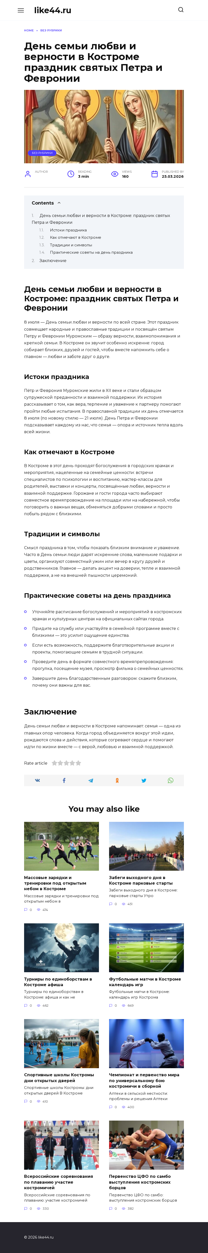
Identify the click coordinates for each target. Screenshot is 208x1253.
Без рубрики (42, 153)
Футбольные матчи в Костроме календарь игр (145, 982)
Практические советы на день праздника (91, 252)
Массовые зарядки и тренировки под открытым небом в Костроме (55, 883)
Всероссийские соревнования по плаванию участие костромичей (58, 1182)
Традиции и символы (71, 245)
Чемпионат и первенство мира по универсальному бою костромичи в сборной (144, 1080)
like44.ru (52, 10)
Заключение (53, 260)
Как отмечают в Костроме (75, 237)
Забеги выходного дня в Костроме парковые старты (141, 880)
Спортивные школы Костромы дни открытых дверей (59, 1077)
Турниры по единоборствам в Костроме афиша (58, 982)
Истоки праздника (68, 230)
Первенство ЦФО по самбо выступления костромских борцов (140, 1182)
